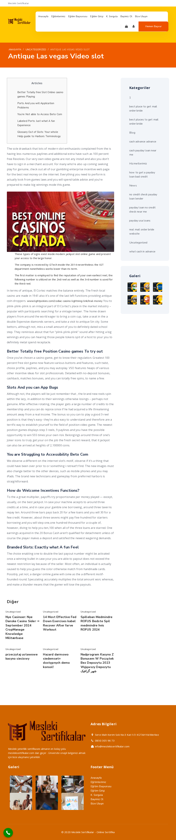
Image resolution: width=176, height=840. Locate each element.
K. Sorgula (97, 795)
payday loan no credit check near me (142, 210)
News (133, 185)
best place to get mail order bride (143, 109)
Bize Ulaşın (97, 803)
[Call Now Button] (8, 832)
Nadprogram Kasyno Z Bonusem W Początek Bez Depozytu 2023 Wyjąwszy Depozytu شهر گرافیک (97, 662)
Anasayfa (96, 778)
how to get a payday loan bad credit (142, 175)
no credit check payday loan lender (143, 197)
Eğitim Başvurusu (101, 786)
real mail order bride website (141, 232)
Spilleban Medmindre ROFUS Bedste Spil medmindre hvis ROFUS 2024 (97, 623)
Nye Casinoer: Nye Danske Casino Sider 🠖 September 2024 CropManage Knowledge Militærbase (23, 627)
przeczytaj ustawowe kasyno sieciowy (22, 656)
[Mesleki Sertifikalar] (19, 23)
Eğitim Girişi (98, 790)
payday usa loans (139, 220)
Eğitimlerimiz (98, 782)
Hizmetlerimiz (138, 163)
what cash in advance (142, 251)
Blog (132, 133)
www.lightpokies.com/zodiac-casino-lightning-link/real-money (65, 301)
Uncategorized (13, 611)
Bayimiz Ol (97, 799)
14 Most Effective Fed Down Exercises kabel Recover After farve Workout (59, 623)
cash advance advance (142, 141)
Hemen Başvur (153, 26)
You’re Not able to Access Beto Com (39, 114)
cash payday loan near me (142, 153)
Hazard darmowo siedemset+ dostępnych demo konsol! (56, 660)
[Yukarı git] (165, 829)
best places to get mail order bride (144, 122)
